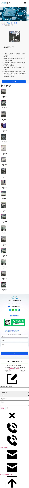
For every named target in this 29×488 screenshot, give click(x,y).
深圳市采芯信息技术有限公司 (14, 361)
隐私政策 (22, 371)
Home (3, 23)
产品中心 (9, 23)
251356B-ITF (8, 47)
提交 (2, 408)
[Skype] (10, 310)
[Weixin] (13, 310)
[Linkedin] (18, 310)
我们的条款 (8, 371)
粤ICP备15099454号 (14, 369)
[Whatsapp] (16, 310)
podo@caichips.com (6, 474)
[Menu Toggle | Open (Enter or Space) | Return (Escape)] (25, 3)
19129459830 (4, 448)
